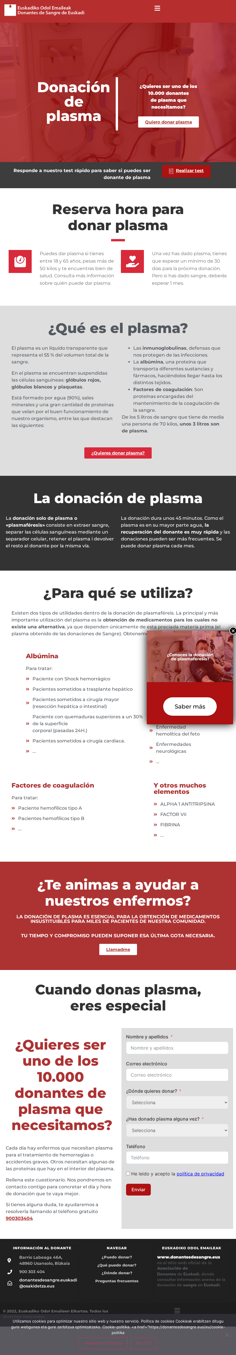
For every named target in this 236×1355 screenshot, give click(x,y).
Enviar (138, 1189)
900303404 (19, 1218)
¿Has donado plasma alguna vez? (162, 1119)
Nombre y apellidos (147, 1037)
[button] (157, 8)
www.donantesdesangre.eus (188, 1257)
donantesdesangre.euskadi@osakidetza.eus (48, 1283)
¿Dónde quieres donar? (151, 1091)
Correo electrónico (146, 1064)
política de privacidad (200, 1174)
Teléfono (135, 1146)
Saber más (190, 706)
